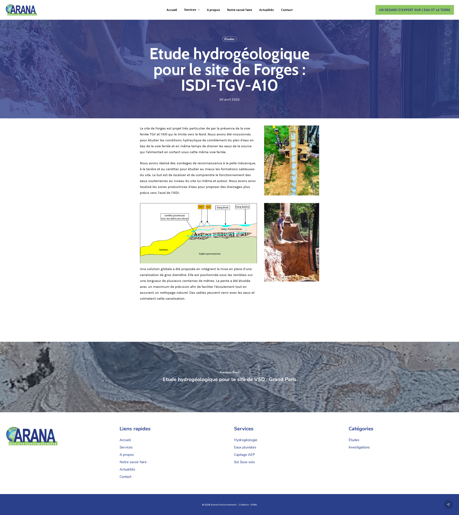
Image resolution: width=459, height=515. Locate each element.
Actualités (127, 469)
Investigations (359, 447)
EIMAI (253, 504)
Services (126, 447)
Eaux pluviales (245, 447)
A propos (127, 454)
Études (229, 39)
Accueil (125, 440)
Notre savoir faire (133, 462)
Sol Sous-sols (244, 462)
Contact (125, 476)
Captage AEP (244, 454)
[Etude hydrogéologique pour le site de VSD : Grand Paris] (229, 377)
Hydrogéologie (245, 440)
